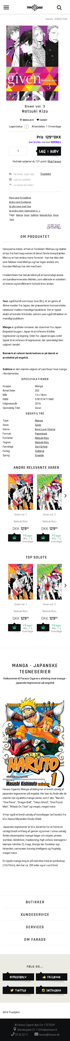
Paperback (41, 433)
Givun (56, 215)
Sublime (35, 215)
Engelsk (39, 455)
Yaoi (12, 219)
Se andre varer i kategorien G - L (24, 211)
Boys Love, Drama (45, 429)
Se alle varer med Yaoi (20, 206)
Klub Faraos (54, 161)
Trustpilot (45, 173)
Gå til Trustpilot (11, 1012)
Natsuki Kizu (46, 215)
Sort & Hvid (41, 446)
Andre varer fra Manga (20, 202)
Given (27, 215)
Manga (19, 215)
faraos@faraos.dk (48, 1034)
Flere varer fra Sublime (20, 198)
